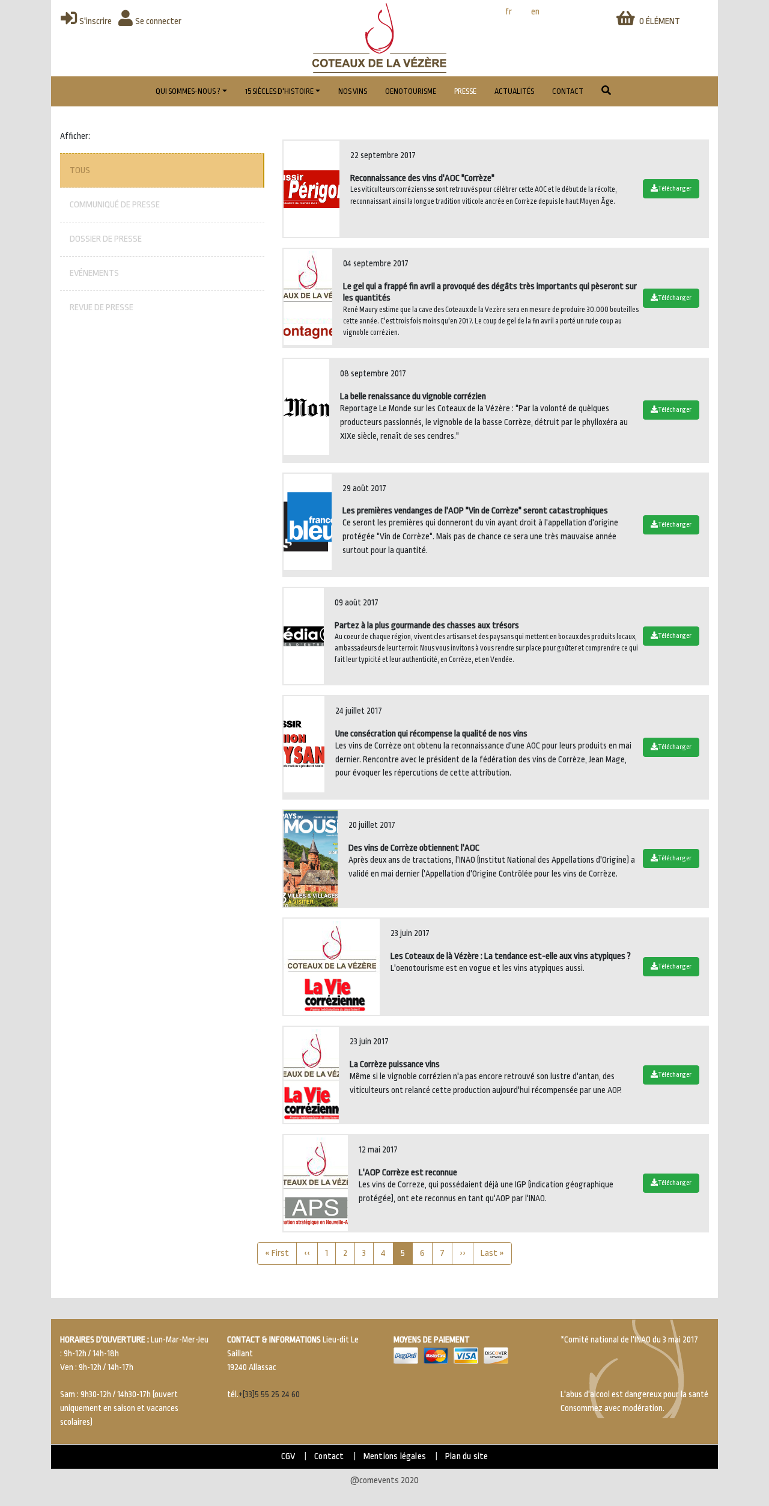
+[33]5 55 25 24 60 (269, 1394)
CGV (288, 1456)
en (535, 12)
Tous (80, 170)
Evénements (94, 273)
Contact (567, 91)
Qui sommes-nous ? (188, 91)
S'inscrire (95, 21)
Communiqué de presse (115, 205)
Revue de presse (101, 307)
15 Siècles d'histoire (279, 91)
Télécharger (674, 188)
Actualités (514, 91)
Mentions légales (394, 1456)
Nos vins (352, 91)
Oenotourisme (410, 91)
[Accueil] (379, 38)
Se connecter (158, 21)
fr (508, 12)
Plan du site (466, 1456)
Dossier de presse (106, 239)
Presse (465, 91)
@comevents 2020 (384, 1480)
